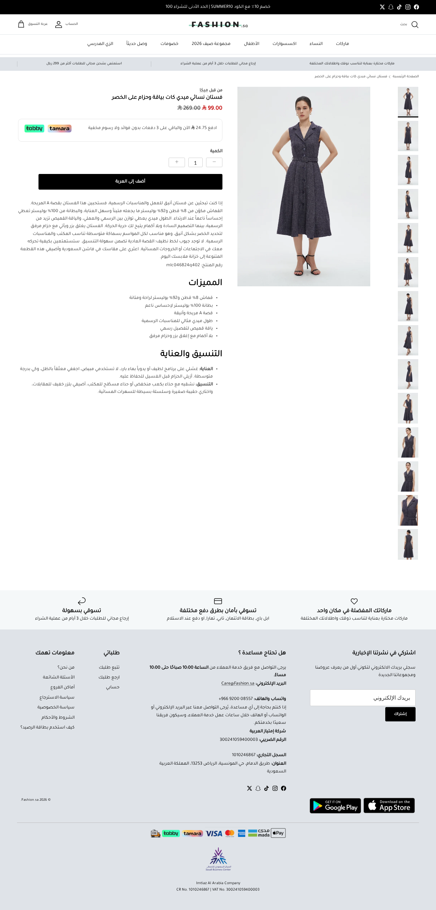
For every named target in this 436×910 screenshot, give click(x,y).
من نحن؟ (66, 668)
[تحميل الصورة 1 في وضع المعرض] (304, 186)
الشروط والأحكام (58, 718)
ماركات (342, 44)
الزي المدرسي (100, 44)
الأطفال (251, 44)
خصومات (169, 44)
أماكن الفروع (62, 687)
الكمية (216, 151)
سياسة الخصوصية (56, 707)
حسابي (113, 687)
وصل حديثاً (136, 44)
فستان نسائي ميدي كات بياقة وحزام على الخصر (351, 77)
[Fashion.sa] (218, 24)
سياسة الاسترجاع (57, 698)
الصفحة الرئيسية (406, 77)
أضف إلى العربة (130, 181)
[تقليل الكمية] (214, 162)
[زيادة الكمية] (177, 162)
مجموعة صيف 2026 (211, 44)
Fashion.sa (29, 800)
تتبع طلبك (109, 668)
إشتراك (400, 714)
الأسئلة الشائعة (59, 677)
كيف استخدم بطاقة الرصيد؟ (47, 727)
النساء (316, 44)
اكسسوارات (284, 44)
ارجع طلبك (109, 677)
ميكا (204, 90)
